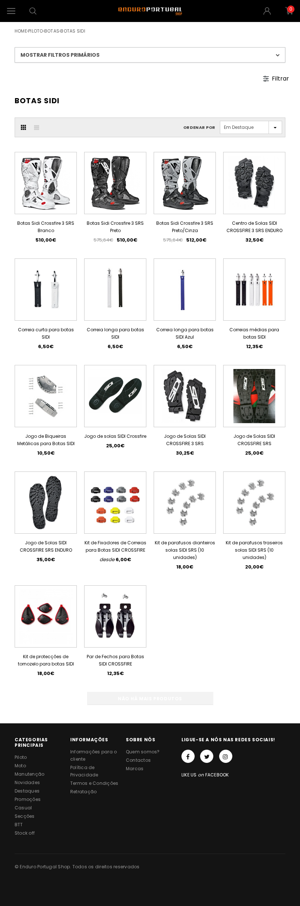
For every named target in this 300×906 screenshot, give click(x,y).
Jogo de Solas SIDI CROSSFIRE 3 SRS (185, 440)
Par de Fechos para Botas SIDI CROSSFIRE (115, 660)
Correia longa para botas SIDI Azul (185, 333)
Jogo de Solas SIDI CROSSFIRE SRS (254, 440)
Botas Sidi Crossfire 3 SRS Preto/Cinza (184, 227)
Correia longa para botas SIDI (115, 333)
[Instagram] (225, 756)
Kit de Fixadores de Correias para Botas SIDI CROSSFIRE (115, 546)
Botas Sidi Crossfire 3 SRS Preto (115, 227)
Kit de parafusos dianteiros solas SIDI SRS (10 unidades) (185, 550)
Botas (51, 31)
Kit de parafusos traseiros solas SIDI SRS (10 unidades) (254, 550)
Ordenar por (199, 127)
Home (21, 31)
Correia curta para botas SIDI (46, 333)
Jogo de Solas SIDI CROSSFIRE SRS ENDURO (46, 546)
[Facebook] (188, 756)
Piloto (35, 31)
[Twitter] (206, 756)
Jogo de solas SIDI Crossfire (115, 436)
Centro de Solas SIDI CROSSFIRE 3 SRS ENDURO (254, 227)
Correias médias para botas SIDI (254, 333)
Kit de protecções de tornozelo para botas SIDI (46, 660)
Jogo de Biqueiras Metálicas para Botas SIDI (46, 440)
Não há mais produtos (150, 699)
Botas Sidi (72, 31)
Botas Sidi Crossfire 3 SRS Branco (45, 227)
